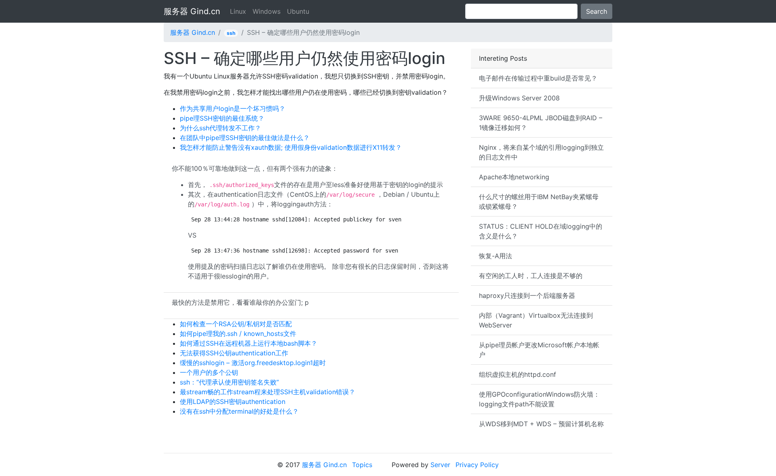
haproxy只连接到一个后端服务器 (527, 295)
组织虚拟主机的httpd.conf (517, 374)
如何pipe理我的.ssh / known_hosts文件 (238, 333)
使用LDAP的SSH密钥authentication (232, 401)
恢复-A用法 (495, 256)
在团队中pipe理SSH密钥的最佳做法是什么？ (245, 138)
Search (596, 11)
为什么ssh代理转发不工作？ (220, 128)
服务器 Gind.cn (192, 11)
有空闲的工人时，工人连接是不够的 (530, 276)
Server (440, 465)
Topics (362, 465)
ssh (231, 33)
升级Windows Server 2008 (519, 98)
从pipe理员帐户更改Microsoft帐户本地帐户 (539, 350)
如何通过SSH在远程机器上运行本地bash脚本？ (248, 343)
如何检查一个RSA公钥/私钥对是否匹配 (236, 324)
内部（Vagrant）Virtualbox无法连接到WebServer (536, 320)
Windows (266, 11)
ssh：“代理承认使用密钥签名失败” (229, 382)
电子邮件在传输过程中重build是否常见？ (538, 78)
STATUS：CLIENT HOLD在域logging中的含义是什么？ (540, 231)
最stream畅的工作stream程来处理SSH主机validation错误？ (267, 392)
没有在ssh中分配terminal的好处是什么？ (239, 411)
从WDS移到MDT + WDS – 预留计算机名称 (541, 424)
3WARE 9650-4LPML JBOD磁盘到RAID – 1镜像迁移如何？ (540, 123)
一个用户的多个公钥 (209, 372)
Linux (238, 11)
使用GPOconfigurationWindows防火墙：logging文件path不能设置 (539, 399)
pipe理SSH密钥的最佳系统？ (222, 118)
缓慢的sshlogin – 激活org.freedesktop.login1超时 (253, 363)
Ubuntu (298, 11)
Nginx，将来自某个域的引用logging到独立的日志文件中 (541, 152)
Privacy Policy (477, 465)
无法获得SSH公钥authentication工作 (234, 353)
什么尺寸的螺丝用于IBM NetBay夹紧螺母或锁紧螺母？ (539, 201)
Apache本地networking (514, 177)
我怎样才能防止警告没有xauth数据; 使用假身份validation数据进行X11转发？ (291, 147)
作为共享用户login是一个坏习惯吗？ (232, 108)
